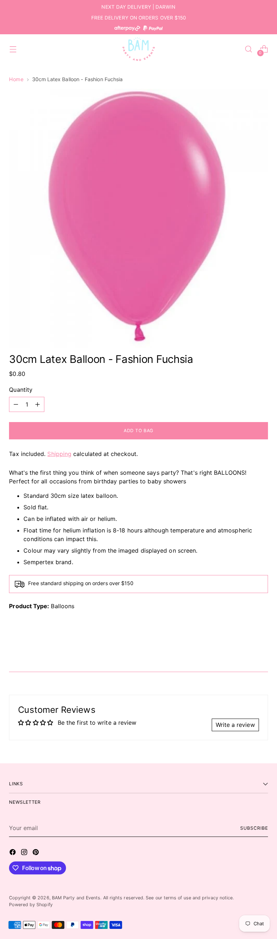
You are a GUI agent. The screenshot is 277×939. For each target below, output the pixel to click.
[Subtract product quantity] (15, 404)
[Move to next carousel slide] (262, 647)
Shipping (59, 453)
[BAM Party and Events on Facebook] (13, 853)
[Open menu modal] (12, 49)
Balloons (62, 606)
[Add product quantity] (37, 404)
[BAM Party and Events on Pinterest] (36, 853)
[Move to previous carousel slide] (245, 647)
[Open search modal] (248, 49)
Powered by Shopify (30, 904)
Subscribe (254, 828)
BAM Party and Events (76, 897)
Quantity (20, 389)
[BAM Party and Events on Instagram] (25, 853)
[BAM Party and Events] (138, 49)
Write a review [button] (235, 724)
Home (16, 79)
